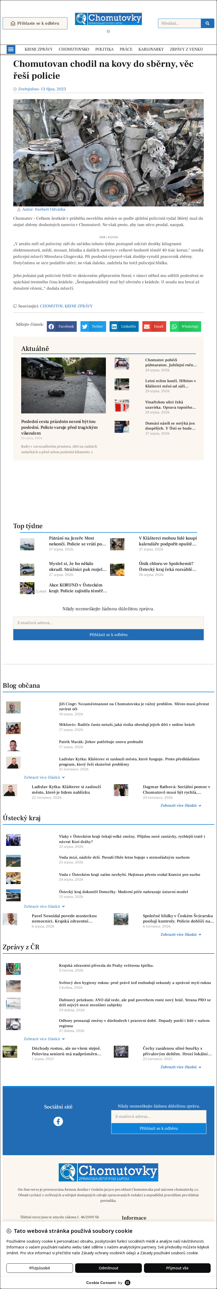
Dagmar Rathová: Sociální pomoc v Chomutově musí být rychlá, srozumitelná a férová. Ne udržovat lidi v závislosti (177, 789)
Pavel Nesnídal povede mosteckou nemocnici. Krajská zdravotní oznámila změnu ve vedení (64, 918)
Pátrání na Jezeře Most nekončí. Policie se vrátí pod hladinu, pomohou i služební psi (78, 541)
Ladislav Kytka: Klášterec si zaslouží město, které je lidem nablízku (66, 789)
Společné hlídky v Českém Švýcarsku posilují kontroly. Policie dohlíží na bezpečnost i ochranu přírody (178, 918)
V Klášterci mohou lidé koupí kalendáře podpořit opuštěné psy (168, 541)
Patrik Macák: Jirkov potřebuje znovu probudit (101, 741)
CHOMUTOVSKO (74, 49)
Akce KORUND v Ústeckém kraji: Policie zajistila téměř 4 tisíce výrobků (77, 588)
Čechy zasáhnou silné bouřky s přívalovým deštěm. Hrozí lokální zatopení (175, 1051)
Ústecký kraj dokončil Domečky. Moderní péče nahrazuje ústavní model (123, 891)
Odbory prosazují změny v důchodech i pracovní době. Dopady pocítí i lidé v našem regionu (134, 1023)
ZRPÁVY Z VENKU (186, 49)
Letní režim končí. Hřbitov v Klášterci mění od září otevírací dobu (170, 383)
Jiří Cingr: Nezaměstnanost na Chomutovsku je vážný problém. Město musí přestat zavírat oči (134, 706)
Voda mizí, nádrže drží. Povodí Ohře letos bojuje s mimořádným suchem (124, 857)
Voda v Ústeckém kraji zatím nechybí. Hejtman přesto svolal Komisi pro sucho (129, 874)
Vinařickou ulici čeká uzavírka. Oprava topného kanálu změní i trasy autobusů (168, 405)
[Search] (207, 23)
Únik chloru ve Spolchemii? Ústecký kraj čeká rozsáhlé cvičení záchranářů (166, 566)
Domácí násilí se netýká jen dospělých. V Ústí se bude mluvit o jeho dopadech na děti (170, 426)
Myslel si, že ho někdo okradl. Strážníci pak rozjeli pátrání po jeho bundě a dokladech (76, 566)
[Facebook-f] (58, 1121)
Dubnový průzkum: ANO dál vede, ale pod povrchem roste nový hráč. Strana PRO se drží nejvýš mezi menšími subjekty (135, 1002)
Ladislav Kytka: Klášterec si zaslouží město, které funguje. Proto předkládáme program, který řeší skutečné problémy (129, 762)
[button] (11, 49)
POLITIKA (104, 49)
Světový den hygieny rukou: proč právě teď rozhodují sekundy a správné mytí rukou (135, 982)
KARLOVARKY (151, 49)
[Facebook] (108, 31)
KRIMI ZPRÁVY (39, 49)
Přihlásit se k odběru (108, 634)
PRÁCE (126, 49)
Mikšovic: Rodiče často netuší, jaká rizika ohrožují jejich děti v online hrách (127, 724)
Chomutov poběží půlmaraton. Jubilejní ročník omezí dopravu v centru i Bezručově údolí (170, 362)
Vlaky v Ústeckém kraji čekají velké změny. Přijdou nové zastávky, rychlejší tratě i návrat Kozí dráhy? (132, 839)
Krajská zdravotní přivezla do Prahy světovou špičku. (106, 965)
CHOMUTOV (51, 306)
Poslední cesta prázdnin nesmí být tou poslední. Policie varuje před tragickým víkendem (59, 427)
